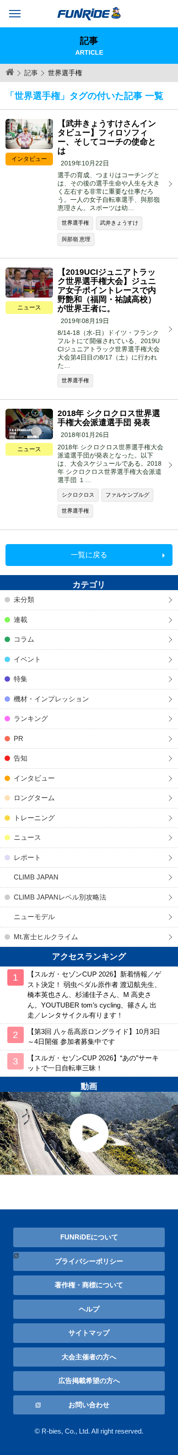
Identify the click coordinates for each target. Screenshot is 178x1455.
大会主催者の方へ (89, 1357)
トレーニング (34, 818)
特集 (20, 679)
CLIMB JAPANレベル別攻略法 (60, 897)
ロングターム (34, 798)
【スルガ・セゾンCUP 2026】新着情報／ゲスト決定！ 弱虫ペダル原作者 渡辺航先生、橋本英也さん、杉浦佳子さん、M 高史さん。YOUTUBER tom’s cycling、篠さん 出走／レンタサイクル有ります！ (94, 994)
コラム (24, 639)
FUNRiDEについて (89, 1237)
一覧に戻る (89, 555)
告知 (20, 758)
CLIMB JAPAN (36, 877)
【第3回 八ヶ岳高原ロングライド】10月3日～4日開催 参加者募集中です (93, 1037)
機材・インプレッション (51, 699)
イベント (27, 659)
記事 (31, 73)
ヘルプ (89, 1309)
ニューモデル (34, 916)
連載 (20, 619)
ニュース (27, 837)
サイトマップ (89, 1333)
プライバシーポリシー (89, 1261)
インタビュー (34, 778)
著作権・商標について (89, 1285)
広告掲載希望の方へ (89, 1380)
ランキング (31, 718)
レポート (27, 857)
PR (18, 738)
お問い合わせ (89, 1405)
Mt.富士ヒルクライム (46, 937)
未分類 (24, 599)
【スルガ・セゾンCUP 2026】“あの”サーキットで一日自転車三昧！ (93, 1063)
